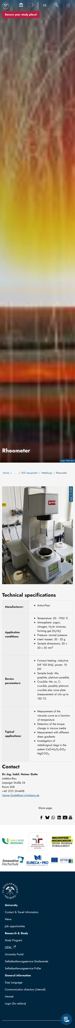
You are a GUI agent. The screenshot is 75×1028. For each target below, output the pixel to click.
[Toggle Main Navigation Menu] (68, 5)
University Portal (14, 954)
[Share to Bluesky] (47, 817)
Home (6, 473)
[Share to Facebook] (41, 817)
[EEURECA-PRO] (37, 860)
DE (45, 5)
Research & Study (16, 933)
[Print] (70, 817)
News (8, 919)
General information (18, 975)
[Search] (56, 5)
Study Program (13, 940)
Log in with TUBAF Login (21, 1005)
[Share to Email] (65, 817)
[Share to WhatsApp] (53, 817)
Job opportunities (15, 926)
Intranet (9, 996)
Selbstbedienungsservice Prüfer (23, 968)
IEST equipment (29, 473)
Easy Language (13, 982)
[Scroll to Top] (66, 1005)
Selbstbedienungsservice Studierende (26, 961)
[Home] (5, 5)
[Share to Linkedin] (59, 817)
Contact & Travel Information (21, 912)
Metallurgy (47, 473)
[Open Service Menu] (66, 1019)
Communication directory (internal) (25, 989)
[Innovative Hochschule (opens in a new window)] (13, 860)
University (11, 905)
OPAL (8, 947)
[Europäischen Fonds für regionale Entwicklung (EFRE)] (62, 860)
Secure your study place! (21, 14)
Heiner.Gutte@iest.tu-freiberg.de (20, 795)
